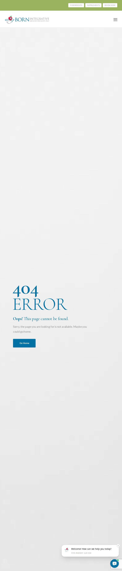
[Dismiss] (118, 545)
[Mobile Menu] (115, 19)
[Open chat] (114, 563)
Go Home (24, 343)
